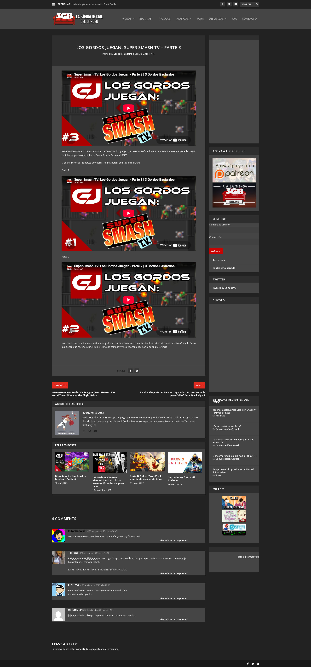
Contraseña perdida (224, 267)
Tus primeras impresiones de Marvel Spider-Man (233, 471)
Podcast (166, 18)
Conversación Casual (227, 429)
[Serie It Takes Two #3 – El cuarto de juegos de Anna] (147, 461)
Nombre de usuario (219, 224)
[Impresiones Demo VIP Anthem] (185, 462)
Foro (200, 18)
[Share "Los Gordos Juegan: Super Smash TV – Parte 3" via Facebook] (130, 371)
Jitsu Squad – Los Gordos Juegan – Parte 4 (70, 478)
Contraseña (215, 237)
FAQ (234, 18)
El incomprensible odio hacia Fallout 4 (234, 455)
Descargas (216, 18)
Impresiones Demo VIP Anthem (182, 479)
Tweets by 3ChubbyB (224, 287)
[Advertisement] (234, 91)
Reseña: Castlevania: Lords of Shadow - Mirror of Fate (234, 411)
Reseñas (220, 415)
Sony (218, 475)
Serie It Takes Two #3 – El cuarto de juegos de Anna (146, 478)
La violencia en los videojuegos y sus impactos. (233, 441)
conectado (82, 649)
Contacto (249, 18)
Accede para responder (174, 540)
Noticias (183, 18)
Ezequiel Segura (123, 53)
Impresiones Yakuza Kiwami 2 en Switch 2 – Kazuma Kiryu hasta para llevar (108, 482)
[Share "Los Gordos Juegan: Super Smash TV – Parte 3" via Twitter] (137, 371)
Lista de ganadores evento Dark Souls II (95, 4)
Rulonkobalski (77, 531)
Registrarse (219, 260)
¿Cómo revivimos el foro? (227, 426)
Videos (126, 18)
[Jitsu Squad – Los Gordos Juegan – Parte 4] (72, 461)
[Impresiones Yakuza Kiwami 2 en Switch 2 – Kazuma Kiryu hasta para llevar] (110, 462)
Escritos (145, 18)
